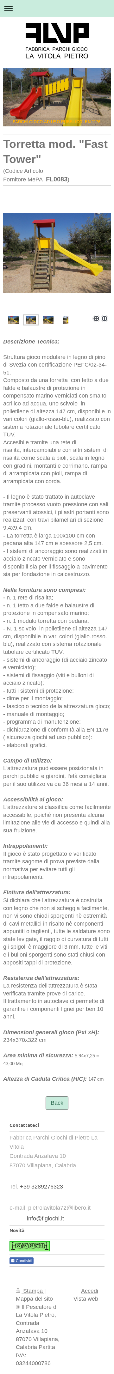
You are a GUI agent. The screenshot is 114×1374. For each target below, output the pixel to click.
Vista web (85, 1299)
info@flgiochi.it (37, 1218)
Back (57, 1103)
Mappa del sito (34, 1299)
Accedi (89, 1291)
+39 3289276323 (41, 1186)
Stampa (33, 1291)
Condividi (23, 1261)
